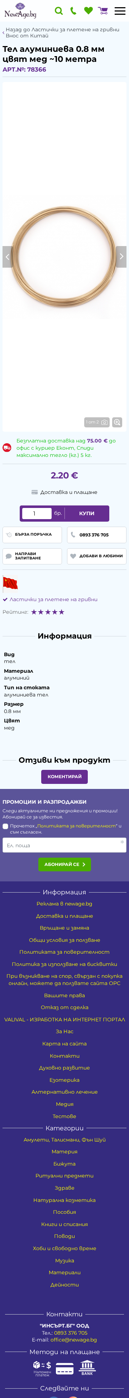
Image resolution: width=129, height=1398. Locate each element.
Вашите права (64, 995)
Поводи (64, 1236)
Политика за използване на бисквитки (64, 964)
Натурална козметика (64, 1200)
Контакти (65, 1056)
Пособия (64, 1212)
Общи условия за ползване (64, 940)
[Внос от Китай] (10, 584)
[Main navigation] (120, 11)
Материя (64, 1151)
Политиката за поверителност (76, 826)
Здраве (65, 1188)
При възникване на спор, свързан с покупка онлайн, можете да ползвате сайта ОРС (64, 979)
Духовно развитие (64, 1068)
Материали (65, 1272)
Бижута (64, 1164)
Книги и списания (64, 1224)
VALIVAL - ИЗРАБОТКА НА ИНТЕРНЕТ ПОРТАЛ (64, 1019)
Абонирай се (61, 864)
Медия (64, 1104)
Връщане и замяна (64, 928)
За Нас (64, 1031)
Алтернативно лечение (65, 1092)
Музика (64, 1260)
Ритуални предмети (64, 1175)
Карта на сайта (64, 1043)
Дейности (65, 1284)
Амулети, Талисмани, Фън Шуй (65, 1139)
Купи (87, 513)
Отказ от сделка (65, 1007)
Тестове (64, 1116)
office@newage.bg (74, 1339)
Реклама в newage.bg (64, 903)
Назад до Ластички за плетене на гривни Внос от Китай (62, 33)
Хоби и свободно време (64, 1248)
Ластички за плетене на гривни (53, 599)
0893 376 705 (70, 1333)
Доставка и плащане (64, 916)
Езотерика (64, 1080)
